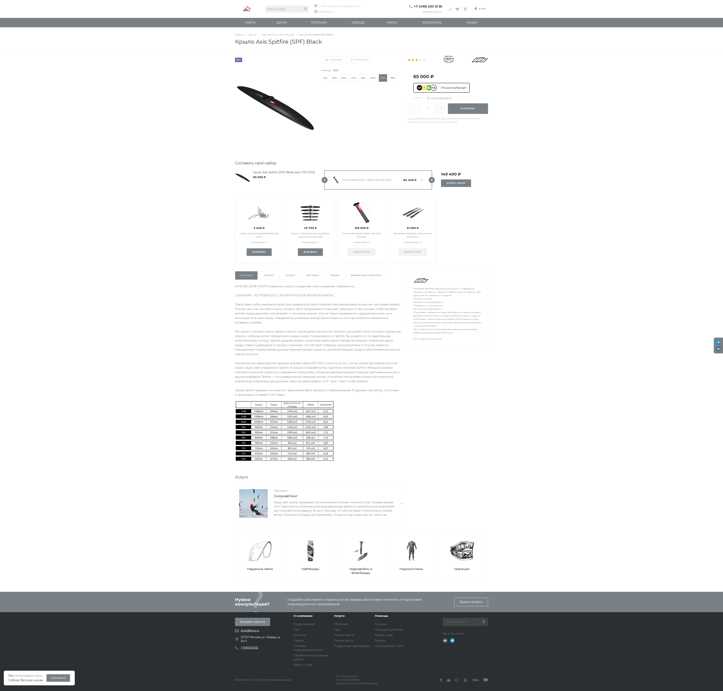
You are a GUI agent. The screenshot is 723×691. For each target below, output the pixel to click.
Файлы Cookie (302, 665)
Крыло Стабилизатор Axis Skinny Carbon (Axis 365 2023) (310, 235)
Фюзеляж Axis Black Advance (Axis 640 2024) (412, 235)
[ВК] (718, 348)
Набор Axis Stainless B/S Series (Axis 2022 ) (259, 235)
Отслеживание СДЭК (389, 646)
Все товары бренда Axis (427, 338)
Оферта (298, 640)
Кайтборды (310, 569)
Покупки (381, 624)
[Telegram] (718, 342)
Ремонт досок (343, 640)
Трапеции (462, 569)
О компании (303, 616)
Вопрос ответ (384, 635)
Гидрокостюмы (411, 569)
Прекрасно (58, 678)
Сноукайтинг (286, 496)
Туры (337, 629)
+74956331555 (249, 647)
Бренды (380, 640)
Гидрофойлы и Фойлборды (360, 571)
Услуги (339, 616)
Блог (296, 629)
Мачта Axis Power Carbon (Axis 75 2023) (367, 179)
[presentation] (401, 503)
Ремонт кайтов (344, 635)
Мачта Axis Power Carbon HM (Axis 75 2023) (361, 235)
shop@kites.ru (327, 11)
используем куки (28, 675)
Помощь (381, 616)
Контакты (299, 635)
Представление (304, 624)
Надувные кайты (260, 569)
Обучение (280, 490)
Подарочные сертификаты (352, 646)
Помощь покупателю (389, 629)
